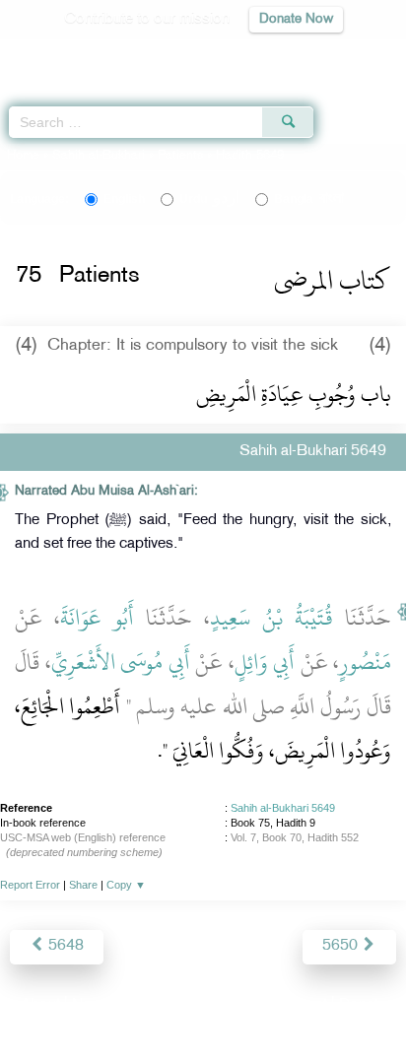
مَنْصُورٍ (365, 662)
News (91, 1005)
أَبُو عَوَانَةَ (97, 617)
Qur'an (115, 54)
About (40, 1005)
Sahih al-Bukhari (98, 156)
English (124, 199)
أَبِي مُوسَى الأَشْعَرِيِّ (120, 662)
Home (23, 156)
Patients (180, 156)
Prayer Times (269, 54)
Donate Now (296, 19)
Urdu (209, 199)
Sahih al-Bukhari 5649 (283, 808)
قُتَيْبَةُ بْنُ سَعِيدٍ (271, 617)
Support (149, 1005)
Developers (225, 1005)
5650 (342, 946)
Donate (362, 1005)
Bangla (309, 199)
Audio (348, 54)
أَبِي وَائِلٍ (265, 662)
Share (83, 885)
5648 (64, 946)
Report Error (30, 885)
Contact (301, 1005)
